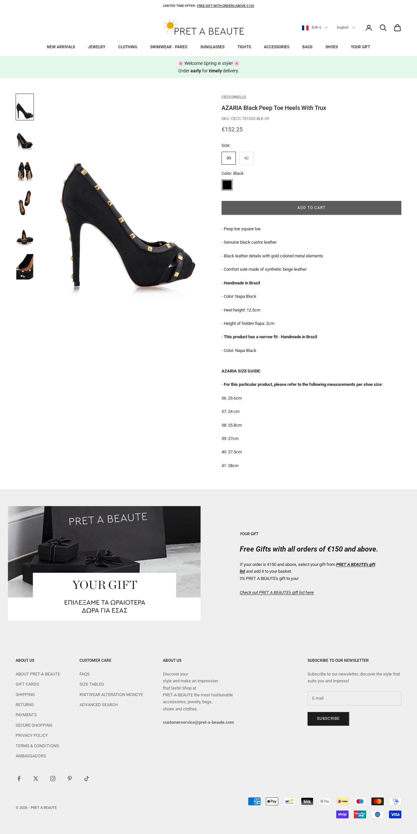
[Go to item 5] (25, 234)
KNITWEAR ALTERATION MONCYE (111, 694)
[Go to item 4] (25, 203)
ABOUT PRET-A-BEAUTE (38, 674)
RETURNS (25, 704)
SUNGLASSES (212, 47)
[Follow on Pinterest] (69, 778)
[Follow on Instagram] (53, 778)
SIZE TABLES (91, 684)
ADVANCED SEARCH (98, 704)
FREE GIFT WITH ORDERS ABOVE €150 (225, 6)
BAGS (307, 47)
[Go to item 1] (25, 107)
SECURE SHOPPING (34, 725)
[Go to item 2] (25, 139)
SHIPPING (25, 694)
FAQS (84, 674)
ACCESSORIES (276, 47)
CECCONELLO (234, 97)
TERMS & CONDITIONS (37, 745)
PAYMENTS (26, 714)
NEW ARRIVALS (61, 47)
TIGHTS (244, 47)
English (343, 27)
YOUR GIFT (360, 47)
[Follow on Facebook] (19, 778)
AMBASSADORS (31, 755)
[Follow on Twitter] (36, 778)
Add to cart (311, 207)
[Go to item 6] (25, 266)
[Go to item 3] (25, 171)
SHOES (331, 47)
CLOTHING (127, 47)
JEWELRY (96, 47)
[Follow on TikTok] (86, 778)
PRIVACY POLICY (32, 735)
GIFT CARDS (27, 684)
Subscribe (328, 718)
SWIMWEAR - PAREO (168, 47)
